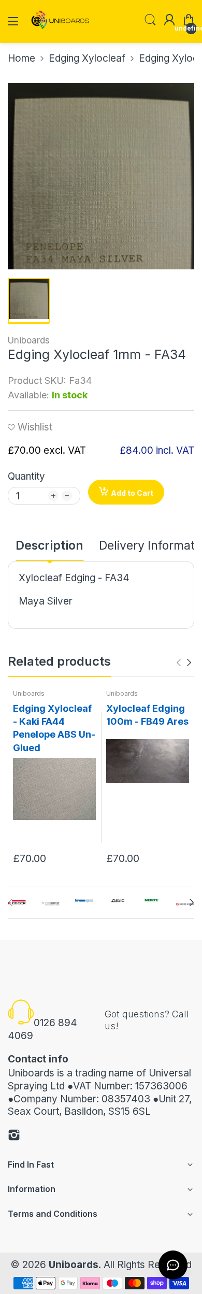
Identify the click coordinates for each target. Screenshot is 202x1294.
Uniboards (29, 340)
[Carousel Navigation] (184, 662)
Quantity (26, 476)
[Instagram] (14, 1137)
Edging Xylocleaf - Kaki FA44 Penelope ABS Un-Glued (54, 728)
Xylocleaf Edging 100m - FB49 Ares (147, 715)
